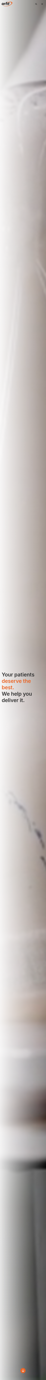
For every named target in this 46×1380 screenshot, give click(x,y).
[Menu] (42, 4)
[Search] (36, 4)
